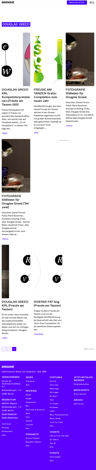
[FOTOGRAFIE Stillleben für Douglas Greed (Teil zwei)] (16, 166)
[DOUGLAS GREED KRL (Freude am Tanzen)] (16, 271)
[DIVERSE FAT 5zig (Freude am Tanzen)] (48, 271)
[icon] (92, 2)
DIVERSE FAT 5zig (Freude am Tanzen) (47, 304)
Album (4, 338)
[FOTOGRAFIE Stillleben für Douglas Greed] (80, 59)
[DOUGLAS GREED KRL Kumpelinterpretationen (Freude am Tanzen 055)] (16, 59)
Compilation (38, 334)
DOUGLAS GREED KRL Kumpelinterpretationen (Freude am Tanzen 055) (16, 97)
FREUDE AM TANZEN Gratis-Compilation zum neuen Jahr (45, 95)
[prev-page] (4, 349)
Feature (69, 126)
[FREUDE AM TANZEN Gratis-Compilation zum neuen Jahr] (48, 59)
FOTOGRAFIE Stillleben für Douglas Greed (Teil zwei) (15, 201)
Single (4, 133)
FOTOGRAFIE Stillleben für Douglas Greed (76, 93)
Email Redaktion (9, 414)
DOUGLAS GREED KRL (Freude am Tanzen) (15, 305)
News (36, 133)
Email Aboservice (10, 417)
